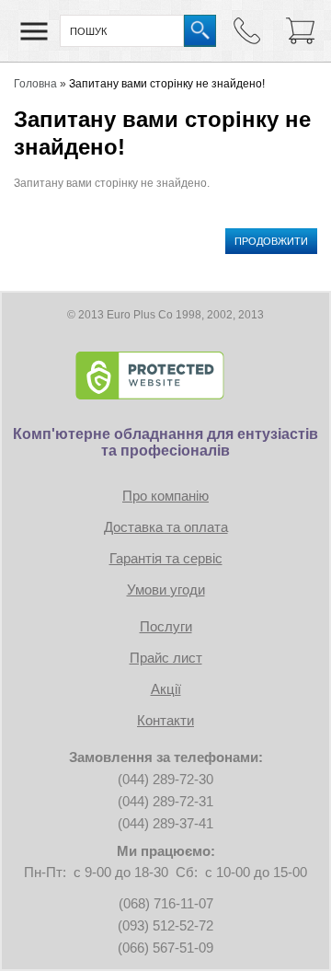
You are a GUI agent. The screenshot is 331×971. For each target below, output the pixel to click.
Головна (35, 83)
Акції (166, 689)
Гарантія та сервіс (166, 558)
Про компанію (165, 495)
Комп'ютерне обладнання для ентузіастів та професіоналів (165, 442)
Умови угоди (166, 589)
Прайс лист (166, 657)
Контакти (165, 720)
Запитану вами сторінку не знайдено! (167, 83)
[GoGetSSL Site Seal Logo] (165, 375)
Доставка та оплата (166, 527)
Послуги (166, 626)
